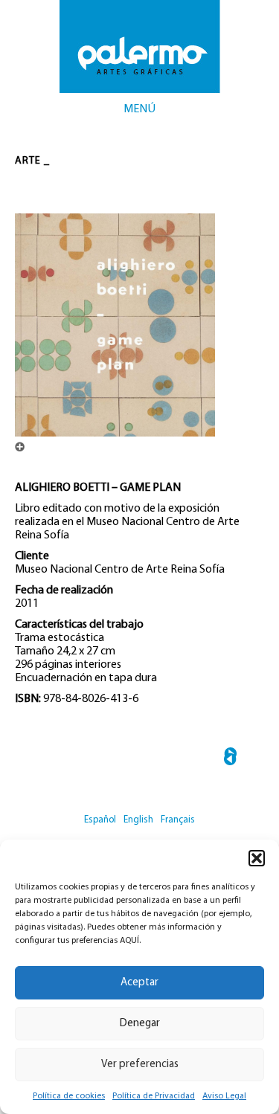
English (138, 820)
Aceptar (139, 982)
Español (100, 820)
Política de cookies (69, 1096)
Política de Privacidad (153, 1096)
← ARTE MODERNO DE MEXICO (230, 759)
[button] (256, 858)
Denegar (140, 1023)
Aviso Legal (224, 1096)
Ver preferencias (140, 1064)
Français (178, 820)
